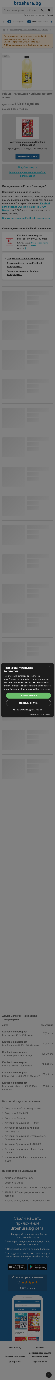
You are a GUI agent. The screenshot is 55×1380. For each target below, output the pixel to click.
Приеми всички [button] (28, 695)
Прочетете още (42, 689)
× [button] (49, 667)
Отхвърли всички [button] (28, 703)
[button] (27, 709)
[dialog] (27, 690)
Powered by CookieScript (39, 714)
